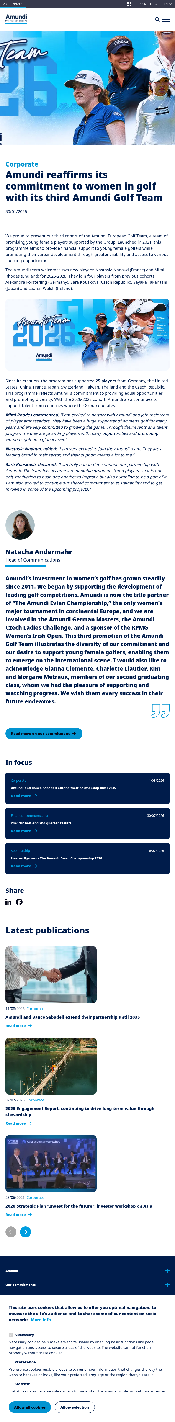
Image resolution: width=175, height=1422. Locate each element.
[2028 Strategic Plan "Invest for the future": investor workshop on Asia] (78, 1163)
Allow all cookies (30, 1407)
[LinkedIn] (8, 902)
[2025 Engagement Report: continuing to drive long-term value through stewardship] (87, 1066)
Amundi (11, 1271)
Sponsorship (20, 850)
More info (41, 1319)
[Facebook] (19, 902)
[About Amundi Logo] (16, 19)
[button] (129, 4)
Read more (21, 795)
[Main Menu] (166, 19)
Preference (25, 1362)
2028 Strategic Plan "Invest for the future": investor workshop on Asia (78, 1206)
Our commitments (20, 1285)
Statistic (22, 1383)
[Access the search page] (157, 19)
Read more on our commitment (40, 733)
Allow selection (74, 1407)
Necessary (24, 1334)
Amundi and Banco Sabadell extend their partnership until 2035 (72, 1017)
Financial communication (30, 815)
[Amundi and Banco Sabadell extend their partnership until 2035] (72, 974)
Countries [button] (148, 4)
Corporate (21, 164)
